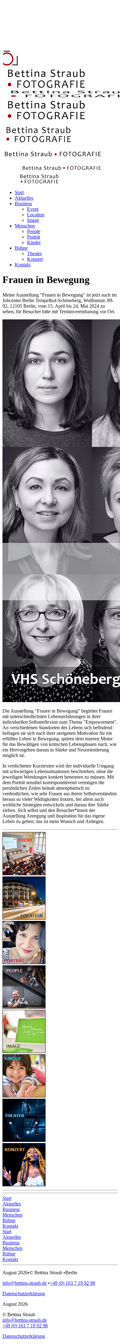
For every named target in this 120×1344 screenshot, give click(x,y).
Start (6, 1198)
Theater (34, 253)
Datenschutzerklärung (23, 1293)
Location (35, 214)
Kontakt (10, 1226)
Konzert (35, 259)
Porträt (33, 236)
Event (32, 209)
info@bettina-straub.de (24, 1283)
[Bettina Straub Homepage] (25, 47)
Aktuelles (11, 1203)
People (33, 231)
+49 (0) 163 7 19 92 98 (72, 1283)
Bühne (8, 1220)
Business (11, 1209)
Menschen (12, 1214)
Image (33, 220)
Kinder (34, 242)
